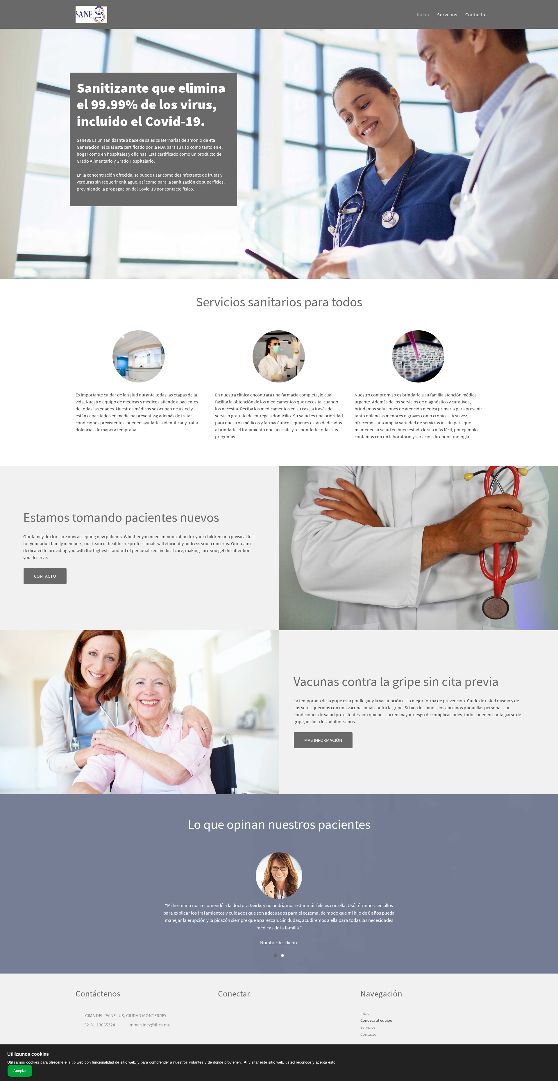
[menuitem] (423, 14)
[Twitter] (231, 1015)
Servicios (367, 1027)
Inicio (365, 1013)
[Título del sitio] (91, 14)
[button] (279, 900)
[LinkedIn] (239, 1015)
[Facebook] (222, 1015)
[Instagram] (248, 1015)
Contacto (368, 1034)
